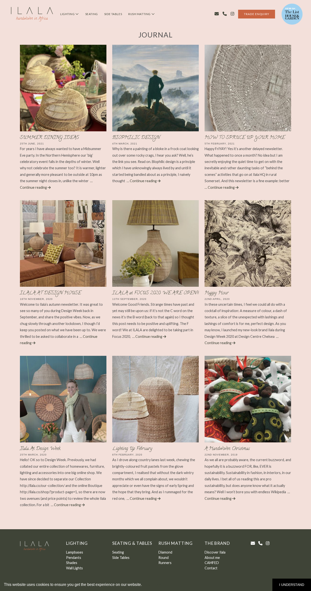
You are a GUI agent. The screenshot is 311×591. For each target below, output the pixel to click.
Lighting (67, 14)
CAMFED (212, 563)
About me (212, 557)
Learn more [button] (153, 584)
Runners (165, 563)
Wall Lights (74, 568)
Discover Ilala (215, 552)
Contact (211, 568)
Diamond (165, 552)
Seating (91, 14)
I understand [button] (291, 585)
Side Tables (113, 14)
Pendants (73, 557)
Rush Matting (139, 14)
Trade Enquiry (256, 14)
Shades (71, 563)
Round (163, 557)
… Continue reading (142, 181)
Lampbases (74, 552)
